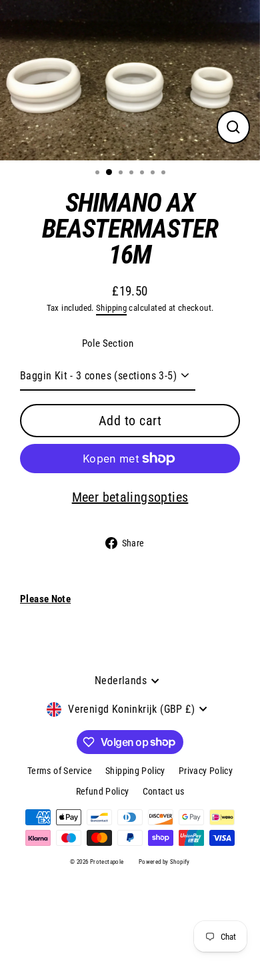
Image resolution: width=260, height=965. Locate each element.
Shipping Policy (135, 770)
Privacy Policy (206, 770)
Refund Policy (102, 791)
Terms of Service (59, 770)
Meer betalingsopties (130, 497)
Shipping (111, 308)
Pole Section (108, 343)
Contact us (164, 791)
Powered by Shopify (164, 862)
